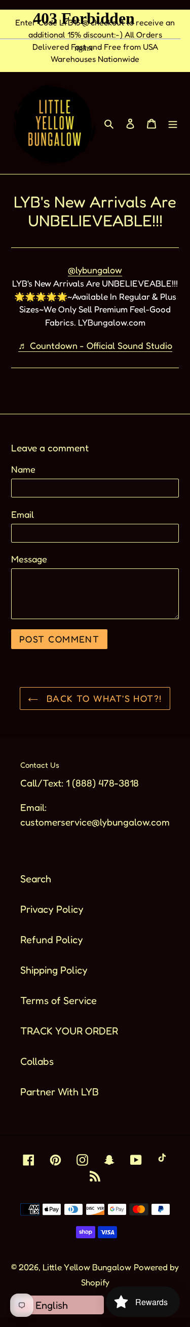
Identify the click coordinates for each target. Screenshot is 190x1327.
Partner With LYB (59, 1092)
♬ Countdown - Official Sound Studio (95, 345)
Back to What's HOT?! (102, 698)
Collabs (37, 1061)
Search (35, 879)
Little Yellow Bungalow (87, 1267)
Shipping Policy (54, 970)
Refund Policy (51, 940)
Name (23, 469)
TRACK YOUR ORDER (69, 1031)
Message (29, 558)
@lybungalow (95, 269)
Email (22, 514)
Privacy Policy (52, 909)
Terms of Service (58, 1000)
